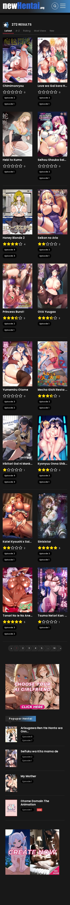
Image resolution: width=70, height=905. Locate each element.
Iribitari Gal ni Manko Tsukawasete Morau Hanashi (17, 463)
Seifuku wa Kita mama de (39, 751)
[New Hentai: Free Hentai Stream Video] (23, 5)
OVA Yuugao (47, 311)
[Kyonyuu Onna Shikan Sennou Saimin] (52, 437)
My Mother (28, 776)
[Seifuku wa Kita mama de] (11, 758)
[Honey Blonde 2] (17, 212)
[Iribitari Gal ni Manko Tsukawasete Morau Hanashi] (17, 437)
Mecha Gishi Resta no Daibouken (52, 389)
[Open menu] (63, 6)
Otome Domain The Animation (35, 803)
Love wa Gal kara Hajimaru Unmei (52, 86)
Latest (8, 30)
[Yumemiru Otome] (17, 363)
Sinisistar (44, 541)
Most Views (40, 30)
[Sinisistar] (52, 515)
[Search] (55, 6)
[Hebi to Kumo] (17, 134)
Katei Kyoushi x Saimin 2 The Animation (17, 541)
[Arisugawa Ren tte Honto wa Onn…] (11, 734)
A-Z (18, 30)
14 (54, 648)
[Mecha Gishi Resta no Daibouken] (52, 363)
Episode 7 (27, 740)
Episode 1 (9, 103)
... (48, 648)
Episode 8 (27, 736)
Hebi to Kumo (12, 160)
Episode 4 (9, 249)
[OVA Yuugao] (52, 286)
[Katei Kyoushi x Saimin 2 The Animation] (17, 515)
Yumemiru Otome (15, 389)
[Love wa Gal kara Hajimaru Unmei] (52, 60)
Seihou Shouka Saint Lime (52, 160)
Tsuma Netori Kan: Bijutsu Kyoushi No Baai (52, 615)
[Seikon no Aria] (52, 212)
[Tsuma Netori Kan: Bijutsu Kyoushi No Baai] (52, 589)
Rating (27, 30)
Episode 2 (9, 97)
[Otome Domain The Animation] (11, 807)
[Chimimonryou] (17, 60)
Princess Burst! (13, 311)
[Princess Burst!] (17, 286)
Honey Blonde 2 (14, 237)
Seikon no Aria (48, 237)
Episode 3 (9, 255)
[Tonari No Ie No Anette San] (17, 589)
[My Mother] (11, 783)
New (52, 30)
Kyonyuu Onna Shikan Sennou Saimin (52, 463)
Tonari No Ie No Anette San (17, 615)
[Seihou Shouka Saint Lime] (52, 134)
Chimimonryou (13, 86)
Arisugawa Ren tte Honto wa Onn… (41, 729)
